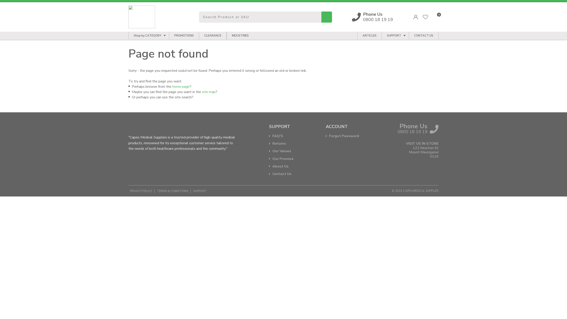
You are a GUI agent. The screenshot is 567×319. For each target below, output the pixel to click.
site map (209, 91)
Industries (240, 36)
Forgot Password (344, 136)
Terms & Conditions (172, 191)
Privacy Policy (141, 191)
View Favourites (425, 17)
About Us (280, 166)
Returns (279, 144)
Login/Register (416, 17)
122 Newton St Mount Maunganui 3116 (424, 152)
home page (181, 86)
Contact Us (281, 174)
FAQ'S (277, 136)
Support (394, 36)
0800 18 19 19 (378, 17)
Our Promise (283, 159)
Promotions (184, 36)
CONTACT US (423, 36)
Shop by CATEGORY (147, 36)
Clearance (212, 36)
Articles (370, 36)
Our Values (281, 151)
